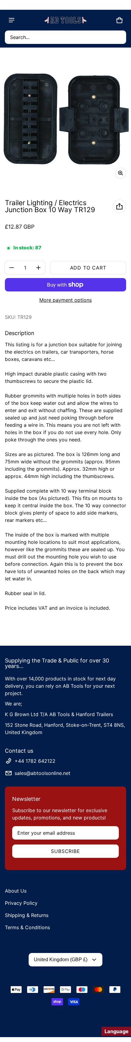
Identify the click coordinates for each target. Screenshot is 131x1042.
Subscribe (65, 851)
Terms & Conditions (27, 927)
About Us (16, 891)
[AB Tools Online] (65, 20)
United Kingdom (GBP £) (60, 959)
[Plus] (38, 267)
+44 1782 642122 (35, 761)
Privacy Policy (21, 903)
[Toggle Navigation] (11, 20)
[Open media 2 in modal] (65, 118)
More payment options (65, 300)
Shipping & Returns (26, 915)
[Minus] (11, 267)
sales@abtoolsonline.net (42, 773)
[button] (65, 37)
